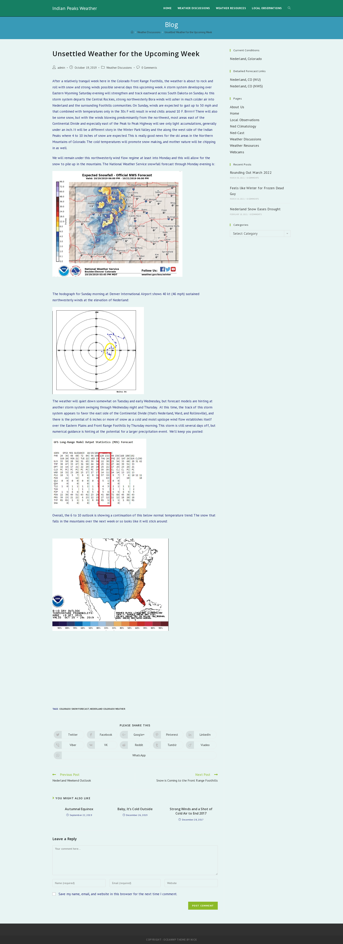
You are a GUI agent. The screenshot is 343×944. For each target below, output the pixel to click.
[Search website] (289, 8)
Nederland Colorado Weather (107, 709)
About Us (237, 107)
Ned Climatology (243, 126)
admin (61, 67)
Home (234, 113)
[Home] (132, 32)
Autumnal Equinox (79, 809)
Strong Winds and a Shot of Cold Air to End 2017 (191, 811)
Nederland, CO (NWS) (246, 86)
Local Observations (244, 120)
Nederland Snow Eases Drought (255, 209)
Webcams (237, 152)
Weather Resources (244, 145)
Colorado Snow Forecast (74, 709)
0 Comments (149, 67)
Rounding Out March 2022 (251, 172)
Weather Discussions (119, 67)
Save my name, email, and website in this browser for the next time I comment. (118, 894)
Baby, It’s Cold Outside (135, 809)
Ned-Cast (237, 132)
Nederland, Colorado (246, 58)
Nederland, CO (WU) (245, 79)
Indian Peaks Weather (74, 8)
